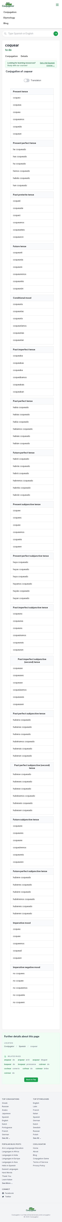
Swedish (36, 1127)
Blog (5, 23)
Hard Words (7, 1172)
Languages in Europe (11, 1158)
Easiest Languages (10, 1169)
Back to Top (31, 1080)
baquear (9, 1064)
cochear (12, 1068)
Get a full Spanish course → (47, 64)
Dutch (4, 1124)
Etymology (9, 17)
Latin (35, 1106)
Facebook (9, 1193)
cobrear (44, 1064)
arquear (24, 1060)
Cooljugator (9, 1046)
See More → (7, 1183)
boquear (27, 1064)
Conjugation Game (41, 1158)
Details (24, 56)
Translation (36, 80)
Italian (35, 1113)
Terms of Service (40, 1162)
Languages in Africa (10, 1151)
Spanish (22, 1046)
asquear (40, 1060)
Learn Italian (7, 1180)
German (5, 1134)
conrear (9, 1073)
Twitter (8, 1197)
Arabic (5, 1110)
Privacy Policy (39, 1165)
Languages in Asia (10, 1162)
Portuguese (7, 1127)
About (35, 1151)
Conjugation (9, 12)
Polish (35, 1134)
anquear (9, 1060)
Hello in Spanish (9, 1165)
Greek (4, 1103)
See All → (6, 1138)
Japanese (6, 1113)
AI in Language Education (12, 1148)
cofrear (28, 1068)
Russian (5, 1106)
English (5, 1120)
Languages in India (10, 1155)
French (5, 1131)
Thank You (6, 1176)
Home (35, 1148)
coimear (42, 1068)
